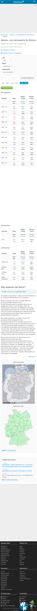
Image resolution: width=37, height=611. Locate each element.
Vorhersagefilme (5, 553)
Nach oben (32, 356)
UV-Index (3, 564)
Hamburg (22, 559)
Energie (4, 604)
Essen (21, 555)
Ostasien (3, 587)
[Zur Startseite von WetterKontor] (19, 1)
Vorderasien (4, 582)
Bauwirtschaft (6, 602)
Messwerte (3, 559)
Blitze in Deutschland (9, 450)
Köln (21, 560)
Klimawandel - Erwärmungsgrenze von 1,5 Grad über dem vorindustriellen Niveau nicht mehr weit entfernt (17, 465)
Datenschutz (23, 577)
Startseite (5, 35)
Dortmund (22, 550)
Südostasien (4, 586)
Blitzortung (3, 557)
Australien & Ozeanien (6, 589)
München (22, 562)
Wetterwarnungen (5, 555)
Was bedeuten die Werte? (8, 50)
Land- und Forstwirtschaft (9, 605)
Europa (2, 571)
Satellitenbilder (4, 560)
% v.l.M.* (22, 103)
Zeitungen (5, 596)
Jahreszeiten (6, 69)
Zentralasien (4, 584)
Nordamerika (4, 577)
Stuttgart (22, 564)
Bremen (22, 548)
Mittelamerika (4, 578)
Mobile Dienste (6, 600)
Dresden (22, 551)
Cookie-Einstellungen (25, 578)
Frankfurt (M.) (23, 557)
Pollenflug (3, 562)
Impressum (22, 575)
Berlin (21, 546)
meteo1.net (22, 573)
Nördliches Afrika (5, 573)
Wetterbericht (4, 548)
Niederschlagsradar (6, 550)
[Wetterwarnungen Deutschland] (18, 427)
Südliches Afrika (5, 575)
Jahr (3, 57)
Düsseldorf (22, 553)
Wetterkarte (3, 546)
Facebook (23, 596)
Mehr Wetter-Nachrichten (10, 480)
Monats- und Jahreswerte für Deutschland (22, 35)
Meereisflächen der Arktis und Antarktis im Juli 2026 (17, 471)
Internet (4, 598)
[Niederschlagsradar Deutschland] (18, 384)
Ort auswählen (6, 88)
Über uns (22, 571)
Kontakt (21, 580)
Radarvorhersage (5, 551)
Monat (4, 63)
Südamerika (4, 580)
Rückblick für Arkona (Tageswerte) (12, 53)
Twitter (22, 598)
